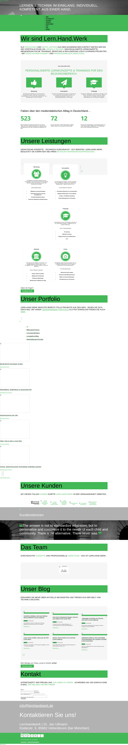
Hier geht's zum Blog (27, 666)
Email (22, 735)
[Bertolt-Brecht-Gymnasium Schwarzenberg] (93, 504)
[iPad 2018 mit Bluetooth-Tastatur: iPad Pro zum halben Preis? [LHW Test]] (65, 613)
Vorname (36, 691)
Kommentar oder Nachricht (27, 697)
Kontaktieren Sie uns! (27, 290)
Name (22, 689)
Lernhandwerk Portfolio (55, 310)
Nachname (36, 692)
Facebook (25, 735)
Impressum (24, 742)
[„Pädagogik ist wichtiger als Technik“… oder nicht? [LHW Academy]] (94, 615)
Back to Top (2, 744)
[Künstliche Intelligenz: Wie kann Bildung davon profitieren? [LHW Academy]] (36, 612)
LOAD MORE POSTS (5, 477)
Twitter (38, 735)
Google (32, 735)
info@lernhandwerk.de (36, 705)
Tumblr (35, 735)
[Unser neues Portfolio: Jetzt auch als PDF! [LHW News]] (36, 634)
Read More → (27, 626)
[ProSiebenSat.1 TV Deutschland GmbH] (35, 504)
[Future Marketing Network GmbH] (54, 504)
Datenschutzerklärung (33, 742)
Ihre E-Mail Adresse (26, 694)
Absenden (23, 698)
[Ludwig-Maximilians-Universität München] (64, 504)
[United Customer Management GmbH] (45, 504)
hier (23, 312)
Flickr (28, 735)
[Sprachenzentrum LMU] (74, 504)
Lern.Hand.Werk (4, 0)
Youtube (42, 735)
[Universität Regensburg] (83, 504)
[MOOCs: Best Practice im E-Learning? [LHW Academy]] (65, 634)
